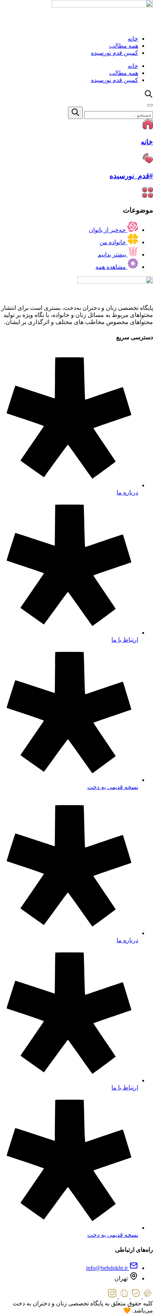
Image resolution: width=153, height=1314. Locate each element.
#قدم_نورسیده (131, 176)
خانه (133, 38)
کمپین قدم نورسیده (114, 53)
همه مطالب (123, 46)
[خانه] (148, 127)
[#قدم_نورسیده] (148, 161)
